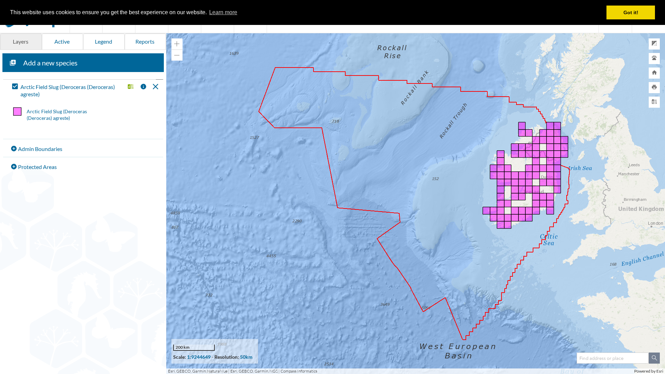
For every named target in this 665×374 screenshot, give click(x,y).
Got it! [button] (630, 12)
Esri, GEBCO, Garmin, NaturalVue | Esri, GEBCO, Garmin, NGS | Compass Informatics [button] (242, 371)
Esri (659, 371)
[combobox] (613, 358)
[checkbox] (67, 90)
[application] (415, 203)
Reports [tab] (144, 41)
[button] (130, 87)
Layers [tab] (20, 41)
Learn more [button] (223, 12)
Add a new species (50, 63)
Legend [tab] (103, 41)
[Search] (654, 358)
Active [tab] (62, 41)
